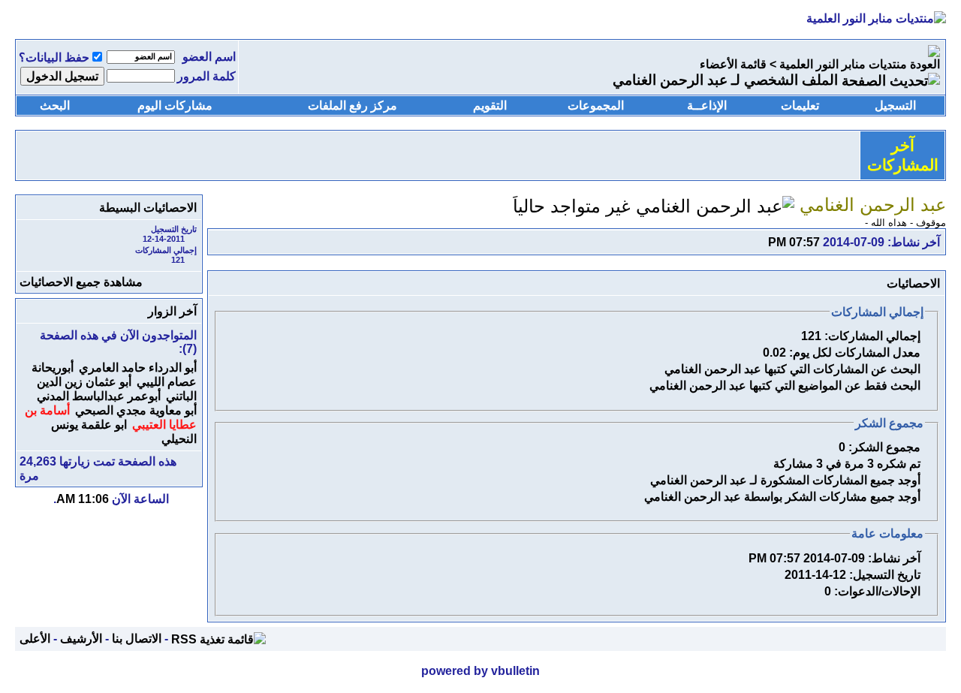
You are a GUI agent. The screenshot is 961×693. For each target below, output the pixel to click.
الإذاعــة (707, 105)
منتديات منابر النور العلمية (843, 64)
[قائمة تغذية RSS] (218, 638)
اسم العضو (209, 56)
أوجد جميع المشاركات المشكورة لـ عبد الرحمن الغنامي (785, 480)
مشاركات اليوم (174, 105)
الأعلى (35, 638)
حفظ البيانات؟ (54, 57)
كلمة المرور (206, 76)
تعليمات (800, 105)
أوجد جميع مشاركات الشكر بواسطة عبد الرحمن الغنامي (782, 496)
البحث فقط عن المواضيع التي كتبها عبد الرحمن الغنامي (784, 385)
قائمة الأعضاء (733, 64)
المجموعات (596, 105)
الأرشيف (81, 638)
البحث (55, 105)
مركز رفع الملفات (352, 105)
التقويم (490, 105)
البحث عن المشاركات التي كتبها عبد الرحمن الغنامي (792, 369)
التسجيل (895, 105)
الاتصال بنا (136, 638)
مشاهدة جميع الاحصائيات (81, 282)
